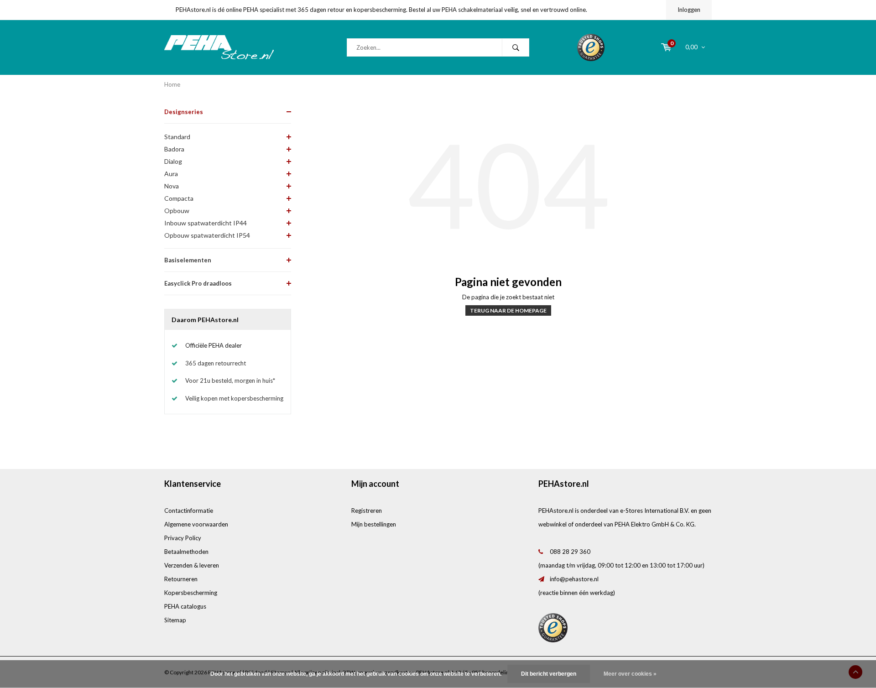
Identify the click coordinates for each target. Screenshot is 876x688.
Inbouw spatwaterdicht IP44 (205, 223)
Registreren (366, 510)
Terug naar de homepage (508, 310)
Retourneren (181, 579)
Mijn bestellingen (373, 524)
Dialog (173, 161)
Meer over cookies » (630, 674)
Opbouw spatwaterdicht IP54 (207, 235)
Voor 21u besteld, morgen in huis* (230, 380)
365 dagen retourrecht (215, 363)
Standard (177, 137)
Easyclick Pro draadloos (198, 283)
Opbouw (176, 210)
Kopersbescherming (190, 592)
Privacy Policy (182, 538)
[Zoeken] (515, 47)
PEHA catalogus (185, 606)
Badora (174, 149)
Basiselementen (187, 260)
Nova (171, 186)
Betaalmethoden (186, 551)
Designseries (183, 111)
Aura (171, 173)
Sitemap (175, 620)
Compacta (178, 198)
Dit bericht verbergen (548, 674)
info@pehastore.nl (574, 579)
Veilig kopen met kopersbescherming (234, 398)
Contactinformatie (188, 510)
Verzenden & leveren (191, 565)
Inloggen (689, 9)
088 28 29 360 (570, 551)
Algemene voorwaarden (196, 524)
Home (172, 84)
